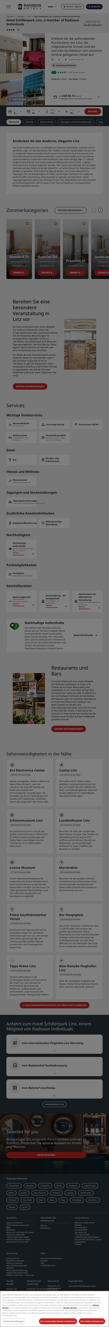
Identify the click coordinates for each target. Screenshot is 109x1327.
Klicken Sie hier (70, 1308)
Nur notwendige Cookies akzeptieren (58, 1321)
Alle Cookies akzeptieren (92, 1321)
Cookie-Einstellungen (14, 1321)
